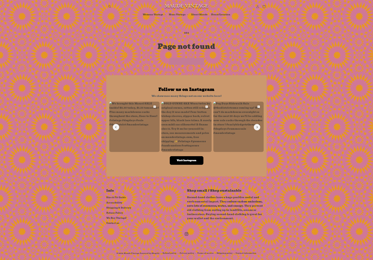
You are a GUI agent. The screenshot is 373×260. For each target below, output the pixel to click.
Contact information (246, 253)
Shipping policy (225, 253)
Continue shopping (186, 61)
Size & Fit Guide (116, 197)
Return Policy (114, 213)
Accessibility (114, 202)
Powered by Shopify (150, 253)
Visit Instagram (186, 160)
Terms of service (205, 253)
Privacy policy (187, 253)
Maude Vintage (132, 253)
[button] (109, 6)
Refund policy (170, 253)
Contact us (112, 223)
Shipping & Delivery (118, 207)
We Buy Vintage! (116, 218)
